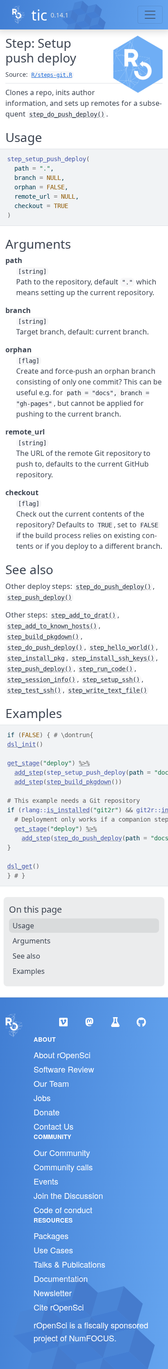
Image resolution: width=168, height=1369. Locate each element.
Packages (51, 1235)
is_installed (68, 810)
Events (46, 1181)
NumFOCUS (91, 1338)
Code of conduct (63, 1209)
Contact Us (53, 1126)
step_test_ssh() (34, 690)
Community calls (63, 1167)
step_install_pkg (36, 658)
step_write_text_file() (107, 690)
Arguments (32, 941)
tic (39, 15)
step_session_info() (41, 679)
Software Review (64, 1069)
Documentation (61, 1278)
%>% (84, 763)
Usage (23, 926)
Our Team (51, 1083)
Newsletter (53, 1292)
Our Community (62, 1152)
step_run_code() (106, 668)
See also (26, 956)
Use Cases (53, 1250)
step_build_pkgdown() (43, 636)
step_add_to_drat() (83, 615)
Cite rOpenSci (59, 1307)
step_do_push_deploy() (66, 114)
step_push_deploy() (39, 597)
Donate (47, 1112)
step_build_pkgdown (79, 781)
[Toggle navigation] (150, 15)
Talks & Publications (69, 1264)
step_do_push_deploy (88, 838)
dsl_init (21, 744)
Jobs (42, 1097)
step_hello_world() (122, 647)
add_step (28, 772)
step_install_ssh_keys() (113, 658)
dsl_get (19, 866)
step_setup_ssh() (111, 679)
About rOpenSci (62, 1054)
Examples (29, 971)
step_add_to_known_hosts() (52, 626)
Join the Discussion (68, 1195)
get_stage (23, 763)
